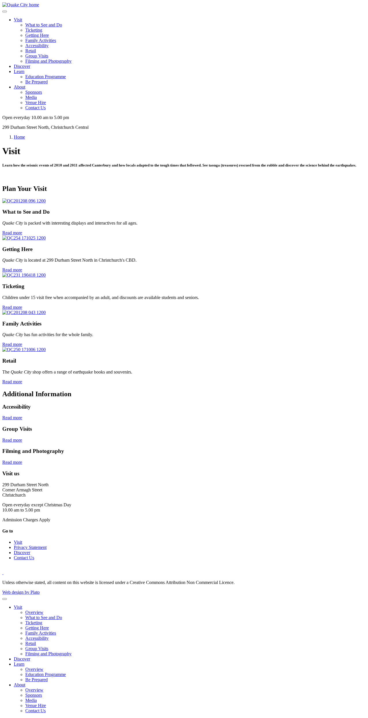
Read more (12, 232)
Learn (19, 71)
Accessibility (37, 45)
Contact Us (35, 107)
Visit (18, 19)
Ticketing (33, 30)
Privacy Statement (30, 547)
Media (31, 97)
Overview (34, 612)
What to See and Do (43, 24)
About (19, 87)
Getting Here (37, 35)
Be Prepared (36, 81)
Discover (22, 66)
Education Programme (45, 76)
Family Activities (40, 40)
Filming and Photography (48, 61)
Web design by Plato (21, 592)
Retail (30, 50)
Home (19, 137)
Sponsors (33, 92)
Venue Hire (35, 102)
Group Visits (36, 55)
